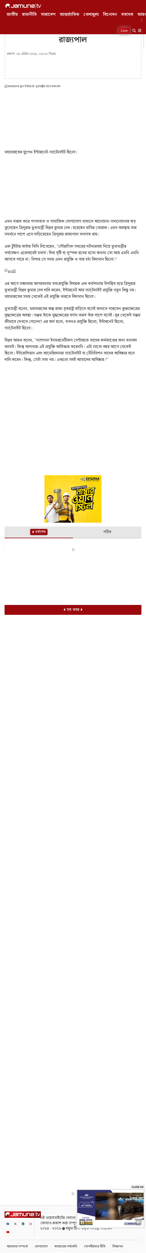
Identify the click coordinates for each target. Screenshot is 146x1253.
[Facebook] (8, 1224)
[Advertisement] (73, 118)
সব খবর (73, 609)
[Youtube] (8, 1232)
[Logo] (23, 6)
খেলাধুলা (91, 14)
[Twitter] (15, 1224)
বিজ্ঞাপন (117, 1246)
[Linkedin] (23, 1224)
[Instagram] (30, 1224)
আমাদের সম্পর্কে (17, 1246)
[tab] (39, 532)
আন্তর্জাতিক (69, 14)
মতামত (127, 14)
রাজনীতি (29, 14)
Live (124, 31)
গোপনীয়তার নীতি (95, 1246)
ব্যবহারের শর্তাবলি (65, 1246)
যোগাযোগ (41, 1246)
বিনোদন (110, 14)
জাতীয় (12, 14)
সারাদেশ (48, 14)
